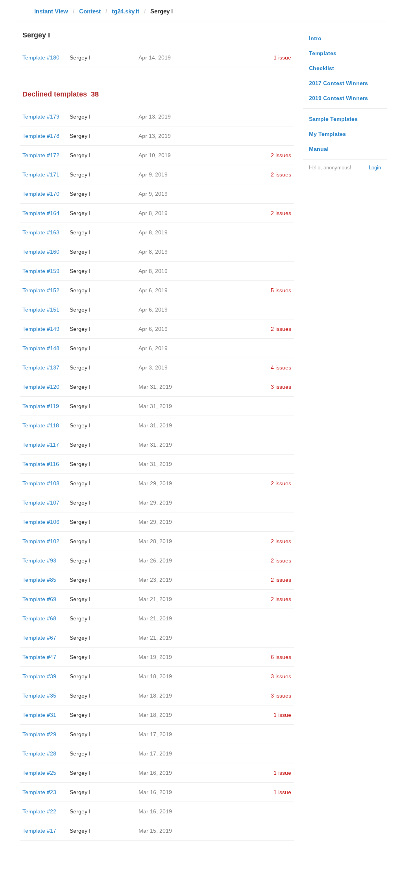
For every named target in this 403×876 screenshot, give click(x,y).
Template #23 (39, 792)
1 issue (282, 57)
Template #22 (39, 811)
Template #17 (39, 831)
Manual (319, 149)
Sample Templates (333, 119)
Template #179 (40, 116)
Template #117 (40, 445)
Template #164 (40, 213)
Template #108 (40, 483)
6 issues (281, 657)
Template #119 (40, 406)
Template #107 (40, 502)
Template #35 (39, 695)
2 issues (281, 155)
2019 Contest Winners (338, 98)
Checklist (321, 68)
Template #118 (40, 425)
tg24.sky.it (125, 11)
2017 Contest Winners (338, 83)
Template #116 (40, 464)
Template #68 (39, 618)
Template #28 (39, 753)
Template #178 (40, 136)
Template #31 (39, 715)
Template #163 (40, 232)
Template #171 (40, 174)
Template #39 (39, 676)
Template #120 (40, 387)
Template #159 (40, 271)
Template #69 (39, 599)
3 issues (281, 387)
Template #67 (39, 638)
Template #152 (40, 290)
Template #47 (39, 657)
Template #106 (40, 522)
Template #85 (39, 580)
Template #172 (40, 155)
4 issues (281, 367)
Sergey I (80, 57)
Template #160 (40, 252)
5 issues (281, 290)
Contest (90, 11)
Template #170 (40, 194)
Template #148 (40, 348)
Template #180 (40, 57)
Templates (322, 53)
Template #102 (40, 541)
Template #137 (40, 367)
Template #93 (39, 560)
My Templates (327, 134)
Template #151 (40, 309)
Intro (315, 38)
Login (375, 168)
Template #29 (39, 734)
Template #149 (40, 329)
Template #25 (39, 773)
